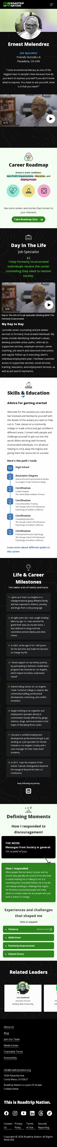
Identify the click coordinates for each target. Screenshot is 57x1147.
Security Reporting (43, 1125)
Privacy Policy (18, 1125)
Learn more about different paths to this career (28, 549)
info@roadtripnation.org (17, 1070)
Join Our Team (12, 1039)
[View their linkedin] (28, 791)
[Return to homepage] (13, 4)
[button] (50, 118)
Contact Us (8, 1125)
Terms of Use (29, 1125)
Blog (6, 1033)
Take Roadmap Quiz (26, 219)
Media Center (11, 1045)
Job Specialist (28, 53)
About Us (9, 1026)
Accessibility (10, 1057)
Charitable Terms (13, 1051)
